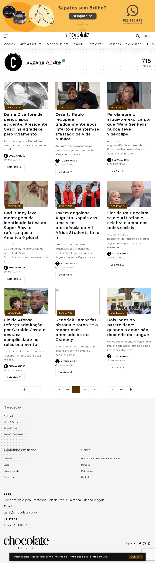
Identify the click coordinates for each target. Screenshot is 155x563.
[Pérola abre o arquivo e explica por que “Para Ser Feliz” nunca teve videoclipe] (129, 95)
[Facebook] (140, 543)
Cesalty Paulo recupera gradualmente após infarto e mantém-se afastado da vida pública (77, 126)
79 (113, 389)
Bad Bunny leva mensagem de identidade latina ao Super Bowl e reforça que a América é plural (25, 225)
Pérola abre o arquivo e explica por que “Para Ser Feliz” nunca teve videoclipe (129, 124)
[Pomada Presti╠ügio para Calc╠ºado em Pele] (77, 15)
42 (84, 389)
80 (121, 389)
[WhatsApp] (149, 543)
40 (67, 389)
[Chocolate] (77, 36)
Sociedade (14, 107)
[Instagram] (144, 543)
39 (58, 389)
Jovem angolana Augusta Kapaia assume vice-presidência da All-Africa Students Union (77, 225)
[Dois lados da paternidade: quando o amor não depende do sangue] (129, 301)
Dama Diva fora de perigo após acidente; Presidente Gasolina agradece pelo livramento (25, 124)
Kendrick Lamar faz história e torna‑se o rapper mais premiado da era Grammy (76, 330)
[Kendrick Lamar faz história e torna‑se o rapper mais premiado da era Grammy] (77, 301)
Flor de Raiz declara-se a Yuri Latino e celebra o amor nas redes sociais (128, 220)
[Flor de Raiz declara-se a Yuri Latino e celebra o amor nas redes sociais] (129, 194)
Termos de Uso (97, 556)
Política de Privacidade (68, 556)
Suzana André (17, 156)
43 (93, 389)
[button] (136, 557)
